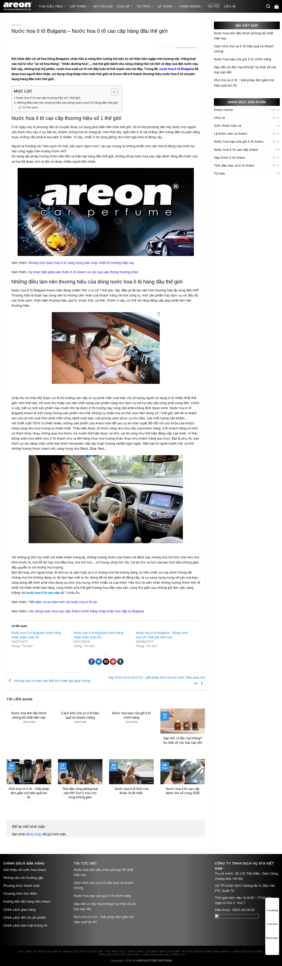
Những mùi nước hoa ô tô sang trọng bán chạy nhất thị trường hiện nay (81, 263)
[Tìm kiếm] (268, 6)
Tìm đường (272, 910)
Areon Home (223, 110)
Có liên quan (30, 107)
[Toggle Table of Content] (113, 92)
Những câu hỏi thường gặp (23, 878)
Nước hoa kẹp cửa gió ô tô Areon (238, 141)
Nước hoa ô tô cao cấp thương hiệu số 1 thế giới (48, 97)
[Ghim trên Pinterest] (113, 661)
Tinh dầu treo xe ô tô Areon (234, 165)
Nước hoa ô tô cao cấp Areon (236, 149)
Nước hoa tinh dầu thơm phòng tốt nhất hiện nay (29, 715)
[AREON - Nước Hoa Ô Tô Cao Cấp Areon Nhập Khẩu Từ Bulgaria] (17, 6)
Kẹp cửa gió (103, 6)
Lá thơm (165, 6)
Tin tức (214, 6)
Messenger (272, 938)
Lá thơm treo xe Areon (230, 133)
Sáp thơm (78, 6)
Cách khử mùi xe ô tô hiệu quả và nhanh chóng (80, 715)
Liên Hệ (230, 6)
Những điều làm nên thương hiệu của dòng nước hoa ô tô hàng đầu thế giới (67, 102)
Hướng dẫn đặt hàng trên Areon (26, 901)
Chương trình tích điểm (20, 893)
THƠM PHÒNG (189, 6)
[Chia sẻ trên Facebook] (91, 661)
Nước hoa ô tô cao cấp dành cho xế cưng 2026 (183, 791)
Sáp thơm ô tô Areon (229, 157)
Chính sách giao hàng (19, 909)
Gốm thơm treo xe (227, 125)
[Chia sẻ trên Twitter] (98, 661)
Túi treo (144, 6)
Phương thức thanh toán (21, 885)
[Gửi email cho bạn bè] (106, 661)
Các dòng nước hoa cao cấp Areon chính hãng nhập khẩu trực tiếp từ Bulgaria (86, 611)
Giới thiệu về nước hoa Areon (24, 870)
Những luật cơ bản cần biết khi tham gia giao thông (51, 681)
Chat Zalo (272, 924)
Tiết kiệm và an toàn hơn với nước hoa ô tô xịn (62, 602)
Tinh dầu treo (51, 6)
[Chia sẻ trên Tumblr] (120, 661)
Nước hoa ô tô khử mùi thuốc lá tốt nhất (131, 791)
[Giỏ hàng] (276, 6)
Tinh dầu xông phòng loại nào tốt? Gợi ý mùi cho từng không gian (80, 793)
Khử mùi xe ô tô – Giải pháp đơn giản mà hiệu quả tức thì (29, 793)
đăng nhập (34, 834)
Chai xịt (123, 6)
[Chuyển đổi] (278, 109)
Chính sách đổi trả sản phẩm (24, 917)
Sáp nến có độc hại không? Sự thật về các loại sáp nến (182, 740)
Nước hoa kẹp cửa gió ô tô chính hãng (131, 715)
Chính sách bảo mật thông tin (25, 925)
